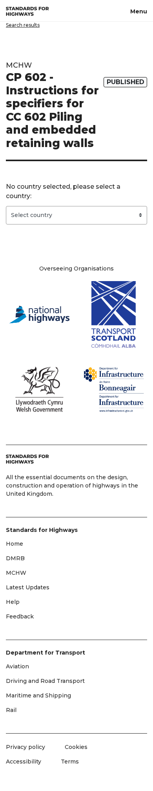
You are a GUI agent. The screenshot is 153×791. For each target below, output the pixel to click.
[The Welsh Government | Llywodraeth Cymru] (39, 389)
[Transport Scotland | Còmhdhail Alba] (113, 314)
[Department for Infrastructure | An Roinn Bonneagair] (113, 389)
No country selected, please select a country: (63, 191)
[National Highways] (39, 314)
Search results (23, 25)
